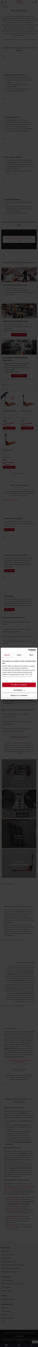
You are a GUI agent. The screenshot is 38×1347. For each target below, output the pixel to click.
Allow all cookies (19, 685)
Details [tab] (19, 655)
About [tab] (31, 655)
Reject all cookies (19, 695)
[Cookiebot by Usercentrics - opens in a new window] (28, 650)
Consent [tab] (6, 655)
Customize (18, 690)
